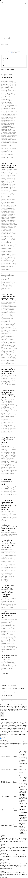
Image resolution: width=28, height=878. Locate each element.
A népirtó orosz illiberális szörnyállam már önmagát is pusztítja (8, 614)
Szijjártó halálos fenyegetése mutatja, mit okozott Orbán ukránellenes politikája (9, 297)
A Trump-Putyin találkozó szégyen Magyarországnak (7, 75)
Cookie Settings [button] (4, 710)
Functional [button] (2, 835)
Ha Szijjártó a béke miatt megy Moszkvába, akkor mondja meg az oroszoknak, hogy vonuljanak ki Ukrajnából (7, 590)
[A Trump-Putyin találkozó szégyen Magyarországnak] (22, 75)
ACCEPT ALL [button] (19, 710)
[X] (3, 65)
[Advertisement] (14, 19)
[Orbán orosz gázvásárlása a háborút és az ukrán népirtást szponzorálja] (22, 526)
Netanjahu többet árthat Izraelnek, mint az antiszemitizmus (8, 165)
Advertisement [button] (3, 860)
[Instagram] (3, 62)
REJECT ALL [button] (12, 710)
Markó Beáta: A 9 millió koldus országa (9, 656)
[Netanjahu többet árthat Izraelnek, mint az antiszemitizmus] (22, 165)
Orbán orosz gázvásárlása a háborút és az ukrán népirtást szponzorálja (9, 527)
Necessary (4, 738)
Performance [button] (3, 844)
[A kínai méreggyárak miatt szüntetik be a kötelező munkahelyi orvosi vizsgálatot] (22, 369)
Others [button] (1, 869)
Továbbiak (4, 673)
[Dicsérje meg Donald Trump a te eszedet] (22, 275)
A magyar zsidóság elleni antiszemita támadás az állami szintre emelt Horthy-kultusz (8, 393)
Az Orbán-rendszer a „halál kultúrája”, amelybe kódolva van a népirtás (9, 439)
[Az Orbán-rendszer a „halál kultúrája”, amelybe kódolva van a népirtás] (22, 438)
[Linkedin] (3, 63)
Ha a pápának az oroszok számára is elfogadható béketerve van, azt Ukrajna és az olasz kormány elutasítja (9, 504)
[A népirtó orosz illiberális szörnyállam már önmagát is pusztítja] (22, 613)
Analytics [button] (2, 851)
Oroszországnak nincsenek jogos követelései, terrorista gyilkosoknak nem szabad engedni (8, 543)
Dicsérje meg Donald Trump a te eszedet (8, 275)
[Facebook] (3, 60)
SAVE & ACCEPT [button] (4, 877)
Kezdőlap (3, 69)
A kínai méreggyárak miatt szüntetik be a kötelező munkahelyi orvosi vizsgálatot (8, 370)
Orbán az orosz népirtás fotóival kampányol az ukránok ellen (9, 481)
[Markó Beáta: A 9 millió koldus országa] (22, 656)
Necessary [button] (2, 737)
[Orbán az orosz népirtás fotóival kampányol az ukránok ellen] (22, 480)
